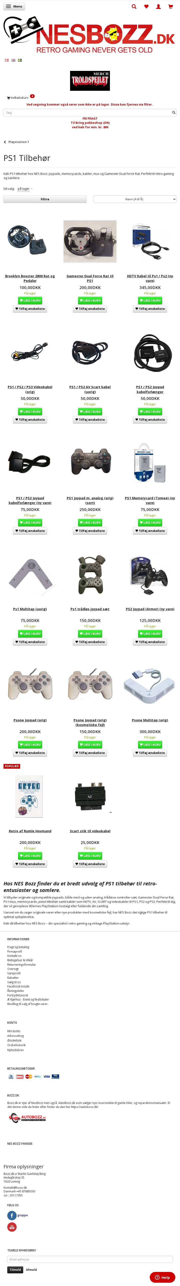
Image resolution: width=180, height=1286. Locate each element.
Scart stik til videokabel (90, 831)
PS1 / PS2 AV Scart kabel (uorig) (90, 389)
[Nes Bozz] (90, 34)
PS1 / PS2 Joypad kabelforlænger (150, 389)
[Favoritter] (146, 6)
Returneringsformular (21, 964)
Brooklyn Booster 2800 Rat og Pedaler (30, 278)
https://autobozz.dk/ (84, 1107)
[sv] (20, 60)
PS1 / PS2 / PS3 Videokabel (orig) (30, 389)
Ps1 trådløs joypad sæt (90, 609)
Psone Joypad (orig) (30, 720)
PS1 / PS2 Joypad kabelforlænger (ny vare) (30, 500)
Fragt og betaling (18, 947)
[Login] (158, 6)
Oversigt (13, 969)
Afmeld (31, 1270)
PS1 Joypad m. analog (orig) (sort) (90, 500)
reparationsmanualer (152, 1103)
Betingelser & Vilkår (20, 960)
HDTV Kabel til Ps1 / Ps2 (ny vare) (150, 278)
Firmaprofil (14, 951)
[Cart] (170, 6)
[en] (13, 60)
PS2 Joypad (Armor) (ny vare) (150, 609)
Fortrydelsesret (17, 995)
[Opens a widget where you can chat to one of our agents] (162, 1278)
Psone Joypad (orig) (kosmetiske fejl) (90, 722)
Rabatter (13, 977)
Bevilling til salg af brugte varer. (27, 1004)
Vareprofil (14, 973)
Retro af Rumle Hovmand (30, 831)
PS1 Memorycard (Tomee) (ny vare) (150, 500)
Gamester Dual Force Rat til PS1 (90, 278)
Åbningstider (15, 991)
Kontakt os (14, 955)
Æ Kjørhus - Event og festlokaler (28, 999)
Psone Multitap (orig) (150, 720)
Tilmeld (15, 1270)
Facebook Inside (18, 986)
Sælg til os (14, 982)
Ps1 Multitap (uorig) (30, 609)
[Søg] (173, 112)
